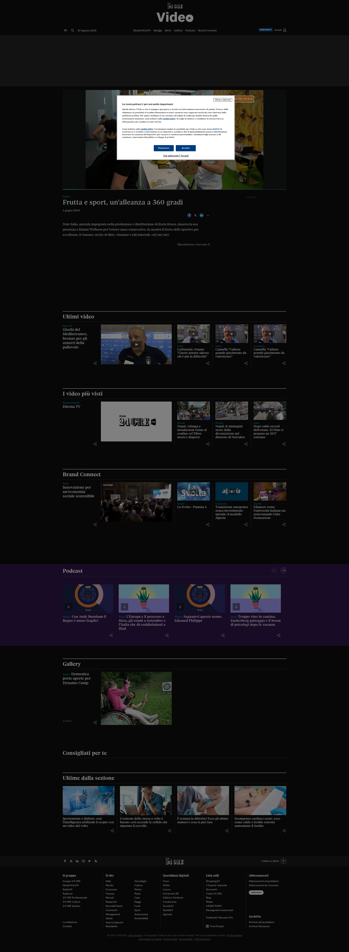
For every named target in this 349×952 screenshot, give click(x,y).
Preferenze (163, 148)
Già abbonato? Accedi (175, 155)
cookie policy (169, 119)
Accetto (186, 148)
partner (216, 129)
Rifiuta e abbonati (222, 100)
